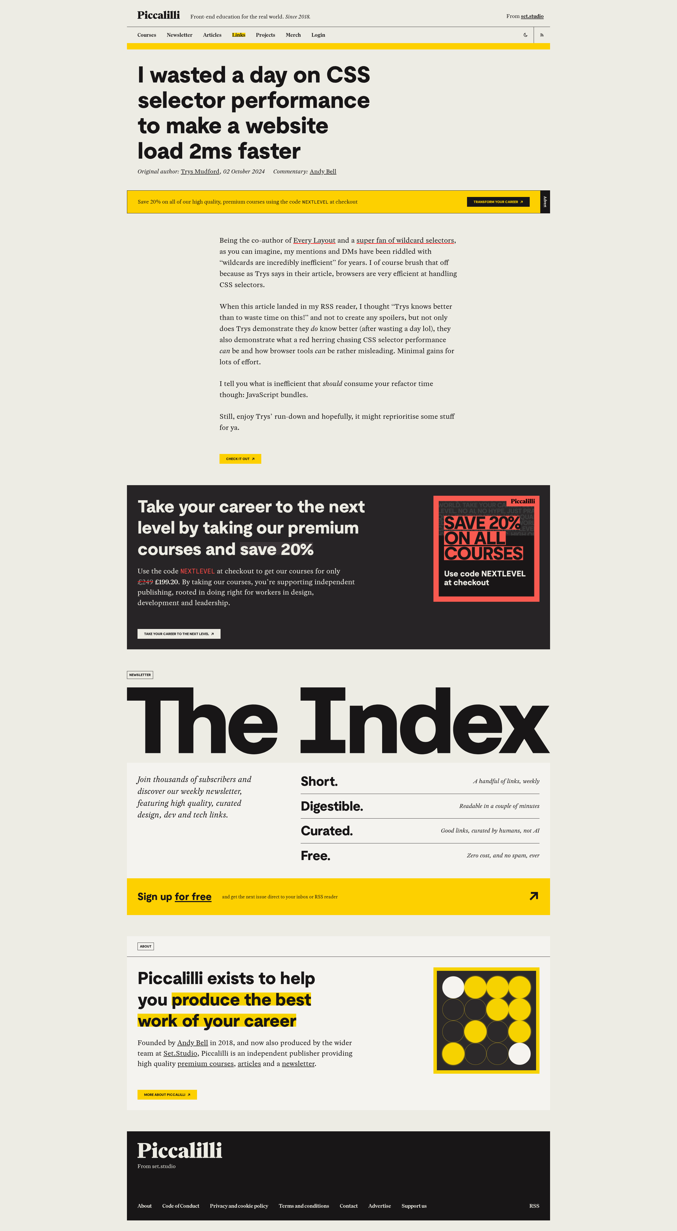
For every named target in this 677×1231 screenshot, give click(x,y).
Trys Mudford (200, 171)
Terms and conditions (304, 1206)
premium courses (205, 1063)
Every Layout (314, 240)
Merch (293, 35)
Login (318, 35)
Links (238, 35)
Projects (265, 35)
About (145, 1206)
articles (249, 1063)
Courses (147, 35)
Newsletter (180, 35)
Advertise (379, 1206)
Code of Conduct (180, 1206)
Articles (212, 35)
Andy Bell (323, 171)
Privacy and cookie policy (239, 1206)
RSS (534, 1206)
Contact (349, 1206)
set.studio (532, 16)
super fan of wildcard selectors (405, 240)
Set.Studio (180, 1053)
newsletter (298, 1063)
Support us (414, 1206)
